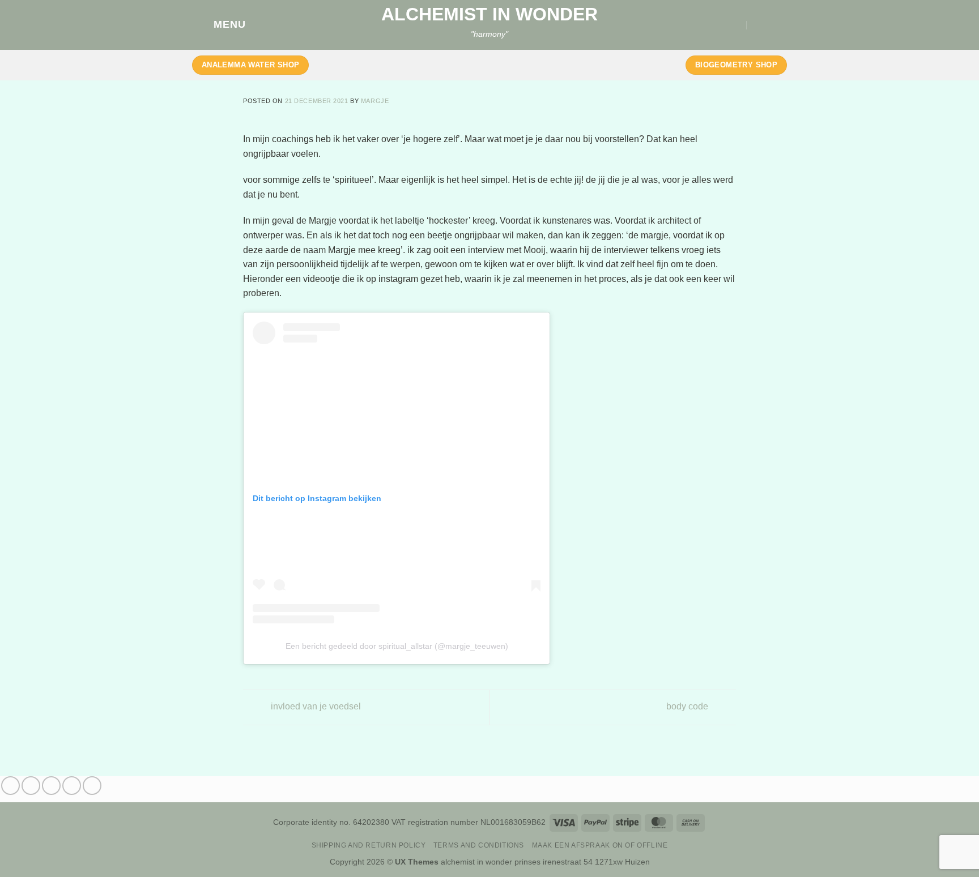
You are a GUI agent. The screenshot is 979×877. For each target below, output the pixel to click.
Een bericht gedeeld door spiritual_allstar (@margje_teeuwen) (397, 646)
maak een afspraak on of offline (600, 845)
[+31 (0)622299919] (758, 25)
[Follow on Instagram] (31, 785)
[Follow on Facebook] (10, 785)
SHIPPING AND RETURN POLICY (369, 845)
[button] (219, 25)
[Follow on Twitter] (51, 785)
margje (375, 100)
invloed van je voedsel (315, 707)
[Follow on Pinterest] (92, 785)
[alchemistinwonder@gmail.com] (735, 25)
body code (688, 707)
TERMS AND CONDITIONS (478, 845)
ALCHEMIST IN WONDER (489, 14)
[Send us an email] (71, 785)
